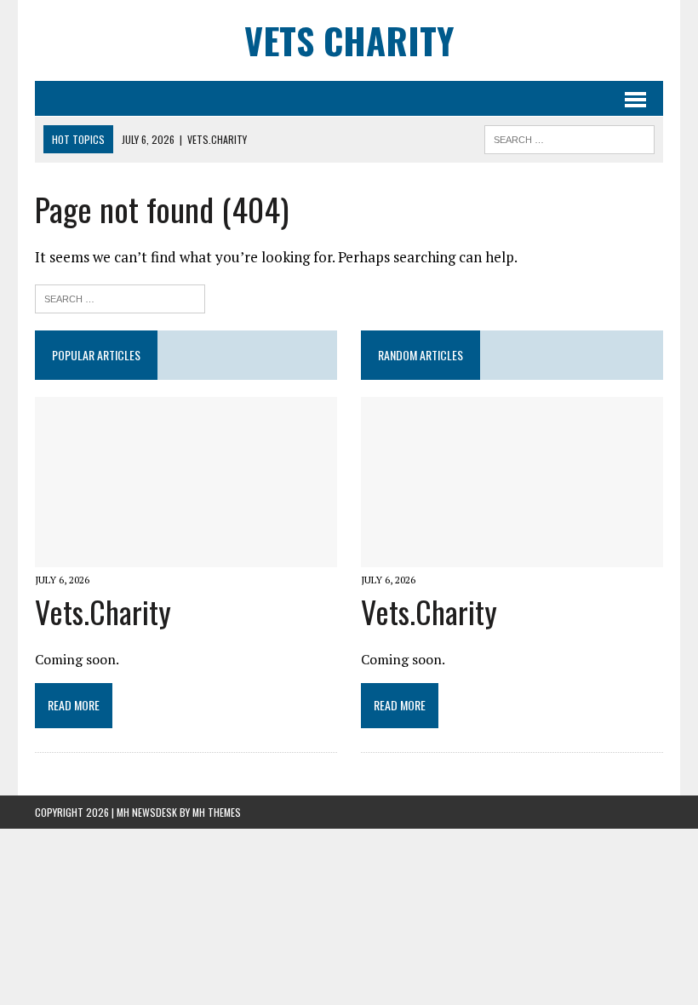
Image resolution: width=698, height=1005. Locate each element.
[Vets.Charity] (186, 555)
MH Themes (216, 812)
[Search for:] (120, 297)
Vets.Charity (103, 611)
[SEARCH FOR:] (569, 137)
